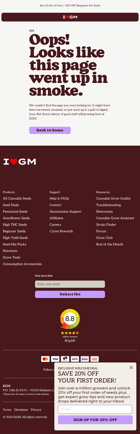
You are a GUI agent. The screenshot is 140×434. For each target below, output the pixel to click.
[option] (74, 5)
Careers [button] (55, 225)
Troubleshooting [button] (108, 205)
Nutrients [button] (10, 251)
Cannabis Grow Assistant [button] (115, 218)
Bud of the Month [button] (109, 244)
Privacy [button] (36, 410)
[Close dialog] (131, 367)
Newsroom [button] (104, 212)
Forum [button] (101, 231)
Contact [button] (55, 205)
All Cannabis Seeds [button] (17, 198)
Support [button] (55, 192)
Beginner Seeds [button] (14, 231)
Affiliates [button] (56, 218)
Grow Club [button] (104, 238)
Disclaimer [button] (21, 410)
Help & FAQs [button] (59, 198)
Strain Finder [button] (106, 225)
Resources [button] (103, 192)
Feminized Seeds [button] (15, 212)
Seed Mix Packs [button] (14, 244)
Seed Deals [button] (11, 205)
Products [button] (9, 192)
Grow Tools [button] (11, 257)
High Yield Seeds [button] (15, 238)
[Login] (128, 17)
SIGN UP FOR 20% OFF (95, 420)
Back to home (49, 130)
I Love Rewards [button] (61, 231)
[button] (70, 325)
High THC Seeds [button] (15, 225)
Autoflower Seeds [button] (16, 218)
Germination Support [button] (65, 212)
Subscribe (70, 294)
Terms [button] (7, 410)
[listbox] (70, 5)
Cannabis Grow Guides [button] (113, 198)
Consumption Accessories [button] (22, 264)
